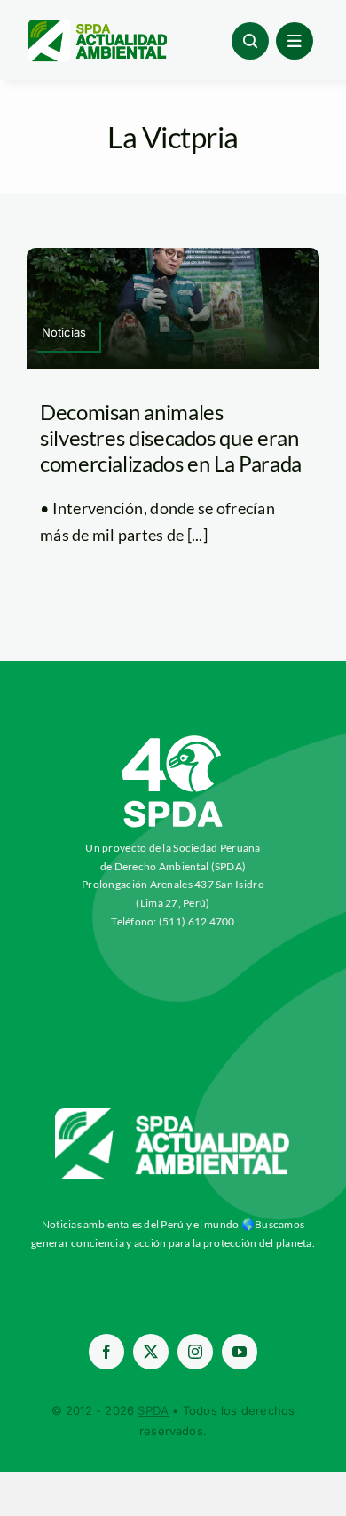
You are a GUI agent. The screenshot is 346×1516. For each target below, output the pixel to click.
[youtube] (239, 1351)
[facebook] (106, 1351)
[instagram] (195, 1351)
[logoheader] (97, 26)
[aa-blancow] (173, 1114)
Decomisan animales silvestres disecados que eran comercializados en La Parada (171, 437)
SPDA (153, 1410)
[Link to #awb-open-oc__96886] (250, 41)
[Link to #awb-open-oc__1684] (294, 41)
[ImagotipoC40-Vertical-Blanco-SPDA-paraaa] (173, 740)
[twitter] (151, 1351)
